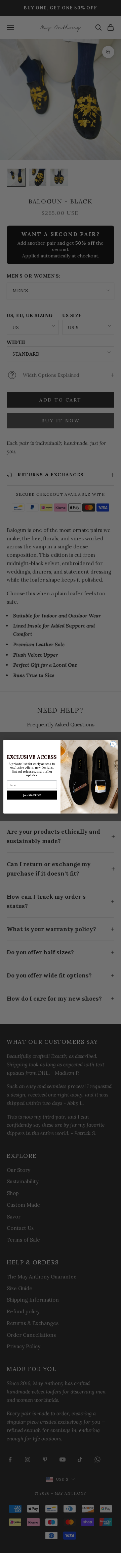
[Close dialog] (114, 744)
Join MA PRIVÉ (32, 795)
